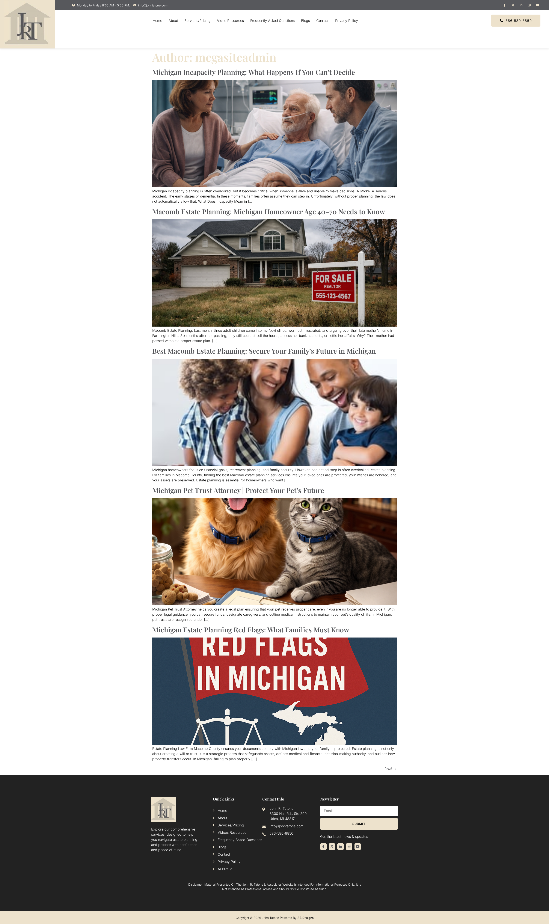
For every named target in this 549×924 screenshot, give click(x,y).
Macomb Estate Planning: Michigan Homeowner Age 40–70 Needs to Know (268, 211)
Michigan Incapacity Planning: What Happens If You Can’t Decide (253, 72)
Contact (322, 20)
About (173, 20)
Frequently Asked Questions (272, 20)
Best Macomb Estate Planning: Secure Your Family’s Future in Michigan (264, 350)
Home (157, 20)
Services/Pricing (197, 20)
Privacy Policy (346, 20)
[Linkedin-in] (521, 5)
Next (391, 768)
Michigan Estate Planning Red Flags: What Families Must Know (250, 629)
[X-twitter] (513, 5)
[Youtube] (537, 5)
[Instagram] (529, 5)
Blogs (305, 20)
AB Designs (305, 917)
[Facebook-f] (505, 5)
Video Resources (230, 20)
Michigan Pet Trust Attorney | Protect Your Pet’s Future (238, 490)
